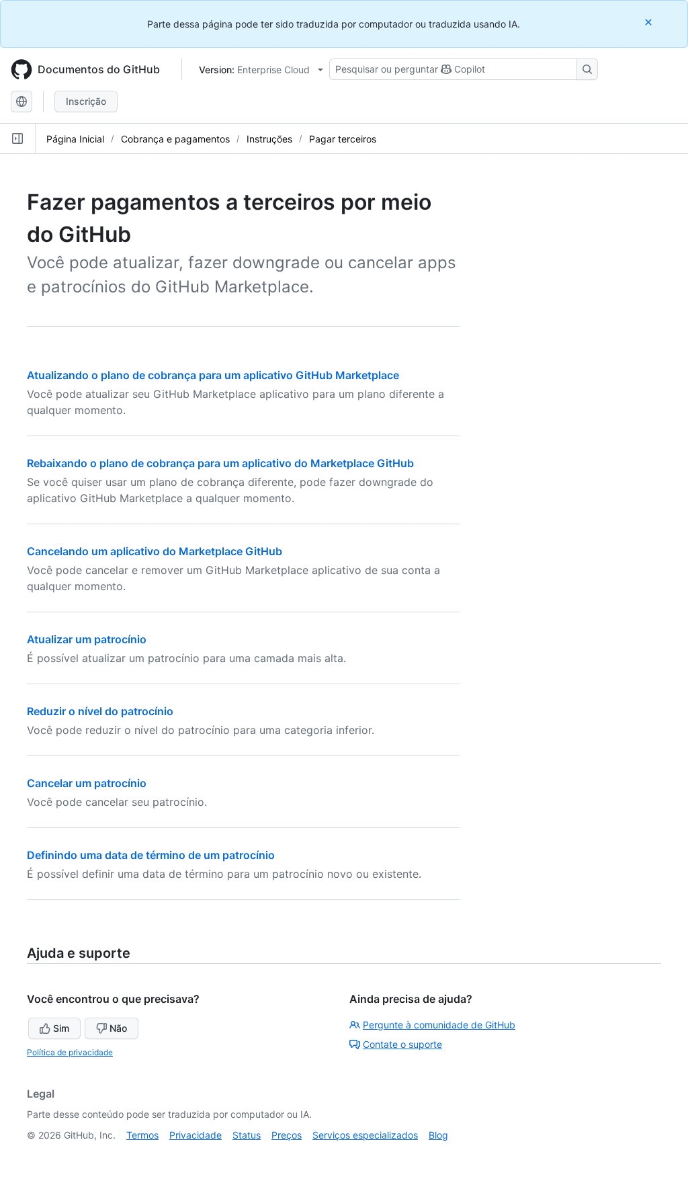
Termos (142, 1135)
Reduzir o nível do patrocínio (100, 711)
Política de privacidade (70, 1052)
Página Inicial (75, 139)
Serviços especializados (365, 1135)
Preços (286, 1135)
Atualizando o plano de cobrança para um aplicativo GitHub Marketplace (213, 375)
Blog (438, 1135)
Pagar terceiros (342, 139)
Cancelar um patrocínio (86, 783)
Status (246, 1135)
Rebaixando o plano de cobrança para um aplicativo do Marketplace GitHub (220, 463)
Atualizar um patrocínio (86, 639)
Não (118, 1028)
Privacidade (195, 1135)
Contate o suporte (402, 1044)
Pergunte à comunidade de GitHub (439, 1024)
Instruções (269, 139)
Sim (61, 1028)
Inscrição (86, 101)
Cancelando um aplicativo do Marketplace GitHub (154, 551)
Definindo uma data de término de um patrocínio (151, 855)
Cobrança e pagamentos (175, 139)
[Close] (649, 22)
